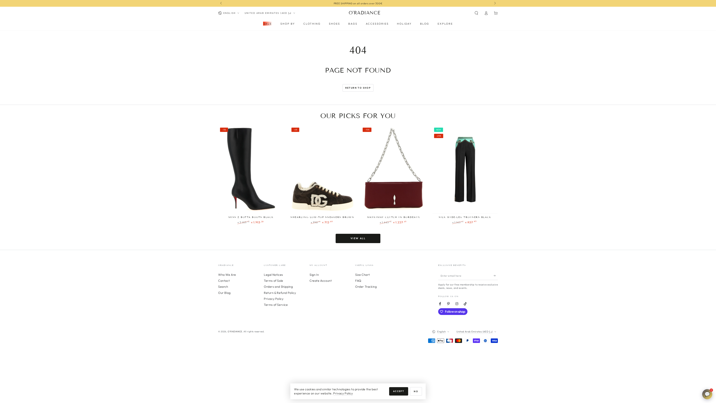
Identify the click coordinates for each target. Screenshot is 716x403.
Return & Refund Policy (280, 293)
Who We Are (227, 275)
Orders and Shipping (278, 286)
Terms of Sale (273, 280)
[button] (476, 13)
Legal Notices (273, 275)
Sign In (314, 275)
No (416, 391)
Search (223, 286)
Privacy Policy (273, 299)
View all (358, 238)
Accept (398, 391)
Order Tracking (366, 286)
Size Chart (362, 275)
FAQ (358, 280)
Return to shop (358, 87)
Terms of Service (276, 305)
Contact (224, 280)
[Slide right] (495, 3)
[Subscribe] (496, 276)
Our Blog (224, 293)
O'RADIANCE (235, 331)
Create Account (321, 280)
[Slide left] (221, 3)
